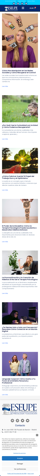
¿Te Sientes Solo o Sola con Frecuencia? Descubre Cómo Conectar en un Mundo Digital (19, 329)
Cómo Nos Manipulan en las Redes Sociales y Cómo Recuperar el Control (19, 71)
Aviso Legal (30, 473)
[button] (37, 435)
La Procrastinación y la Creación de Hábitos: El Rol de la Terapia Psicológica (20, 278)
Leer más (5, 86)
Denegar (20, 464)
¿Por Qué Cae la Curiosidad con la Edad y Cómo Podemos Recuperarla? (20, 126)
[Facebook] (14, 3)
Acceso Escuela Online (10, 1)
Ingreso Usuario (21, 1)
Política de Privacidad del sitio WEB (17, 473)
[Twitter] (22, 3)
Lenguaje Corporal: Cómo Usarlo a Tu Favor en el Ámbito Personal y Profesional (18, 381)
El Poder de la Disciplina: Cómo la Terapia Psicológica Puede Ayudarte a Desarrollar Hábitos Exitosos (19, 228)
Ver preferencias (20, 469)
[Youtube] (26, 3)
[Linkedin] (18, 3)
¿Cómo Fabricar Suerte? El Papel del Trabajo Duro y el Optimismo (18, 177)
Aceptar (20, 458)
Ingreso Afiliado (31, 1)
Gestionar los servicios (19, 453)
